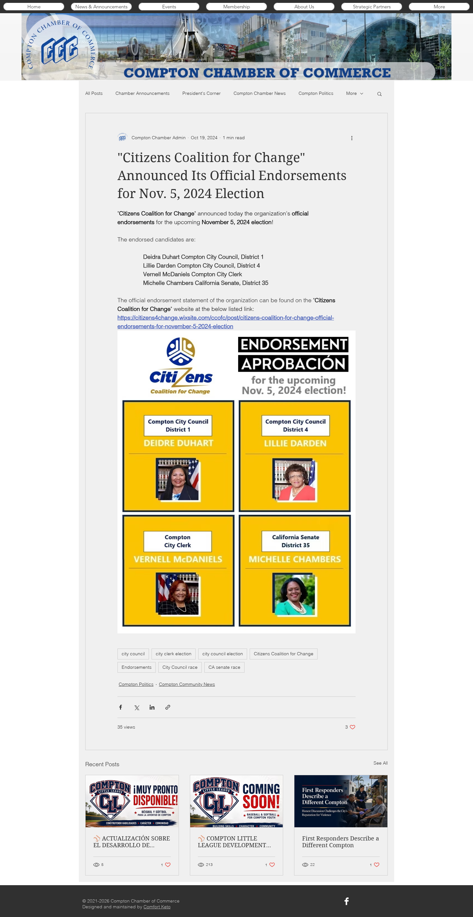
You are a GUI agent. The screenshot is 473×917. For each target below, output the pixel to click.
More (351, 93)
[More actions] (352, 137)
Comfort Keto (157, 907)
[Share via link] (168, 707)
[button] (379, 93)
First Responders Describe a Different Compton (340, 842)
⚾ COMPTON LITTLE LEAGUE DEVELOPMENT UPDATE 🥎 (232, 842)
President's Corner (201, 93)
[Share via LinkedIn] (152, 707)
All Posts (94, 93)
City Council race (180, 667)
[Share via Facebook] (120, 707)
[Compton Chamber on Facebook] (346, 901)
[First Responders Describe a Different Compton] (340, 801)
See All (381, 763)
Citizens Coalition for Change (283, 654)
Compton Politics (316, 93)
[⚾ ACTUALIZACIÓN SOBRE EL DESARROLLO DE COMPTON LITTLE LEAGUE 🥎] (132, 801)
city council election (222, 654)
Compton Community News (187, 684)
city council (133, 654)
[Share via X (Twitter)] (136, 707)
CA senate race (224, 667)
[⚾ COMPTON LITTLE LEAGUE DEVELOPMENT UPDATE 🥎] (236, 801)
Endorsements (137, 667)
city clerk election (173, 654)
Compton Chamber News (260, 93)
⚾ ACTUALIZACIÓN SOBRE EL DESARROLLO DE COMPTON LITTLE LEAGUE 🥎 (131, 842)
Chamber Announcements (143, 93)
